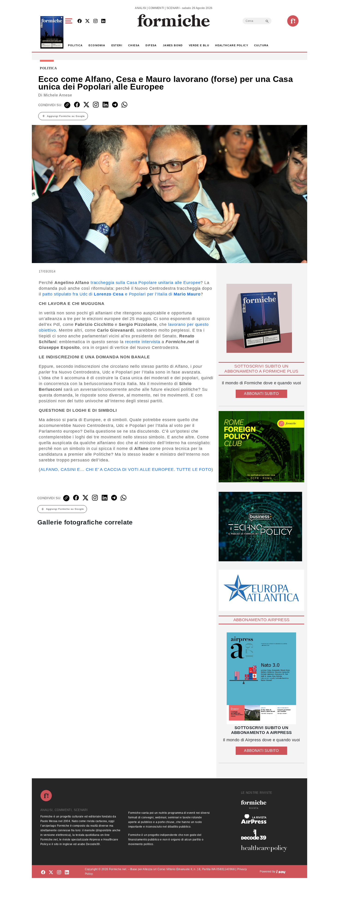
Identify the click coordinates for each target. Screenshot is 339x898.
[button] (69, 32)
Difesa (151, 45)
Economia (97, 45)
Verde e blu (199, 45)
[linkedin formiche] (67, 872)
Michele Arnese (58, 95)
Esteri (116, 45)
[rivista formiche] (261, 678)
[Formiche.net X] (87, 21)
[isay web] (280, 871)
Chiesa (134, 45)
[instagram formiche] (59, 872)
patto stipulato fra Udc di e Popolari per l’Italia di (121, 294)
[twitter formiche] (51, 872)
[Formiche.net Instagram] (95, 21)
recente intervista (142, 341)
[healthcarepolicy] (266, 848)
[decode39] (266, 834)
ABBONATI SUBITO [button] (261, 394)
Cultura (261, 45)
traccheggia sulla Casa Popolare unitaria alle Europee (146, 282)
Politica (75, 45)
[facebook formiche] (43, 872)
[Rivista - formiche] (266, 804)
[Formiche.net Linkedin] (103, 21)
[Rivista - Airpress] (266, 819)
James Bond (173, 45)
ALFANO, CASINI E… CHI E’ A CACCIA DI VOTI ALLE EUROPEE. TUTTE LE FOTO (125, 469)
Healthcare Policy (231, 45)
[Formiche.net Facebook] (79, 21)
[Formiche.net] (293, 21)
